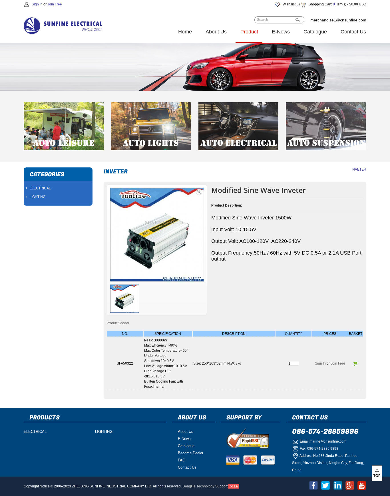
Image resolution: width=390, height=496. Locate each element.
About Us (216, 32)
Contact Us (353, 32)
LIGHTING (37, 197)
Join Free (54, 4)
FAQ (181, 460)
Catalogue (315, 32)
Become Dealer (190, 453)
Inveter (358, 169)
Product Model (117, 323)
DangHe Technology (198, 486)
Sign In (37, 4)
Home (185, 32)
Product (249, 32)
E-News (281, 32)
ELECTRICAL (40, 188)
